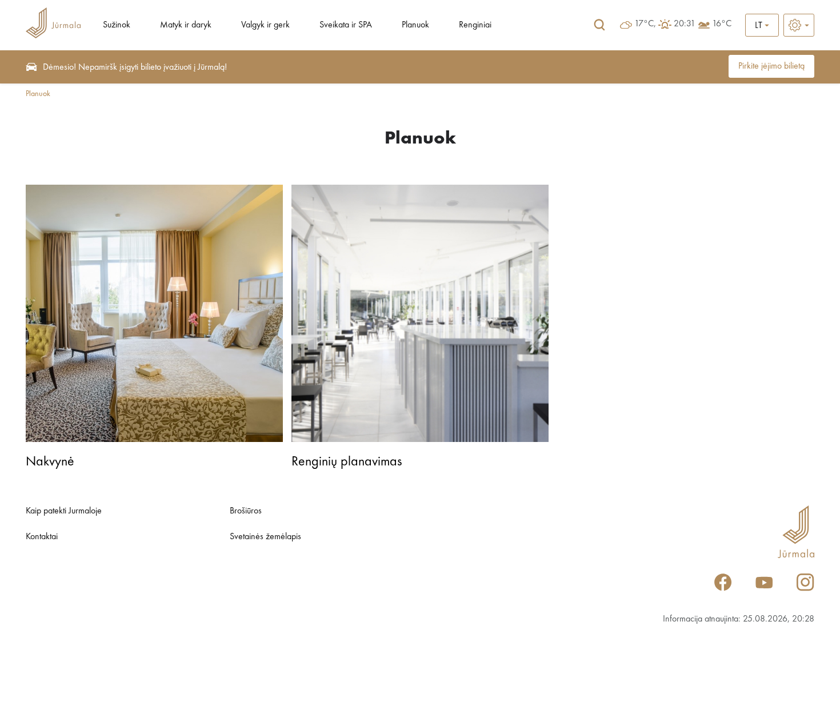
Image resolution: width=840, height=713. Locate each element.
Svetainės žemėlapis (265, 536)
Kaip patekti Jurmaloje (64, 511)
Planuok (415, 25)
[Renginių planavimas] (420, 313)
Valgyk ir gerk (265, 25)
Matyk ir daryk (185, 25)
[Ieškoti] (599, 25)
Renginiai (475, 25)
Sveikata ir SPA (345, 25)
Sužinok (116, 25)
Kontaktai (42, 536)
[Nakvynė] (154, 313)
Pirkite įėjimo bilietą (771, 66)
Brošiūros (246, 511)
